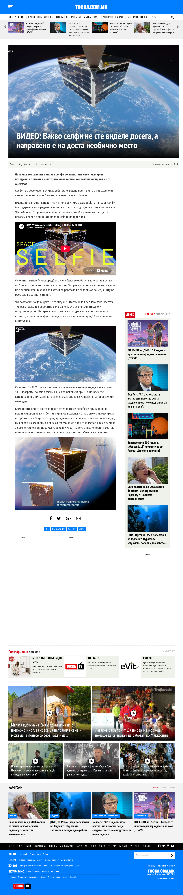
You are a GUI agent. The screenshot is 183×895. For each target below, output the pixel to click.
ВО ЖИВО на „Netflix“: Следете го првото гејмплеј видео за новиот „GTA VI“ (36, 28)
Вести (12, 17)
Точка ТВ (145, 17)
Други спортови (67, 860)
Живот (31, 17)
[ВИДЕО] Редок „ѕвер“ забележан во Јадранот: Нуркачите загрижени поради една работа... (147, 539)
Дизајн (77, 865)
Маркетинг (162, 866)
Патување (58, 865)
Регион (32, 854)
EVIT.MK (147, 658)
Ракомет (39, 860)
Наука (13, 877)
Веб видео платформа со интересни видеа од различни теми (102, 665)
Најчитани (15, 788)
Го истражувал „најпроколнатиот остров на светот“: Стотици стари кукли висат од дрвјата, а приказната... (147, 770)
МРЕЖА (13, 815)
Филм (29, 871)
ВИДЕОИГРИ (141, 815)
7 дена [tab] (163, 787)
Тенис (46, 860)
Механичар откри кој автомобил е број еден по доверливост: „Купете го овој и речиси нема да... (89, 770)
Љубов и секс (47, 865)
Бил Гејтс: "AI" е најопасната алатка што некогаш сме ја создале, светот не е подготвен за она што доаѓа (78, 29)
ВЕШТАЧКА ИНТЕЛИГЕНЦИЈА (106, 815)
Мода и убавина (34, 865)
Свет (39, 854)
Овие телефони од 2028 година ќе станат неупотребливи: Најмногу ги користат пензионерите (163, 28)
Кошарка (30, 860)
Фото (93, 846)
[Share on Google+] (68, 518)
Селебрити (45, 871)
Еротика (51, 877)
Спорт (21, 17)
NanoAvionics (59, 529)
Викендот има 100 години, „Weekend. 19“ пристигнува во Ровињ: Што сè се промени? (121, 28)
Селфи (82, 529)
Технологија (22, 877)
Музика (36, 871)
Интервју (107, 17)
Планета (59, 17)
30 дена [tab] (172, 787)
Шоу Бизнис (16, 871)
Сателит (72, 529)
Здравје (23, 865)
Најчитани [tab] (163, 314)
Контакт (172, 866)
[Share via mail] (78, 518)
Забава (87, 17)
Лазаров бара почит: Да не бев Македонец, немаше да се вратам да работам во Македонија (132, 733)
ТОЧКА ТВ (93, 658)
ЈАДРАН (54, 815)
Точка (13, 164)
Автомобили (73, 17)
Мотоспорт (55, 860)
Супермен (132, 17)
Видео (96, 17)
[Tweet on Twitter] (58, 518)
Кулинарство (69, 865)
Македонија (23, 854)
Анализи (46, 854)
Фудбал (22, 860)
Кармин (119, 17)
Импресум (152, 866)
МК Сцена (55, 871)
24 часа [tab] (155, 787)
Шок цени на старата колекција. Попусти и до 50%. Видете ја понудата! (47, 669)
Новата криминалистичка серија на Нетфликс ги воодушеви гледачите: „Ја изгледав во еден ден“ (33, 770)
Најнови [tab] (150, 314)
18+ (154, 17)
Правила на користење (166, 878)
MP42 (47, 529)
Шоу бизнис (44, 17)
